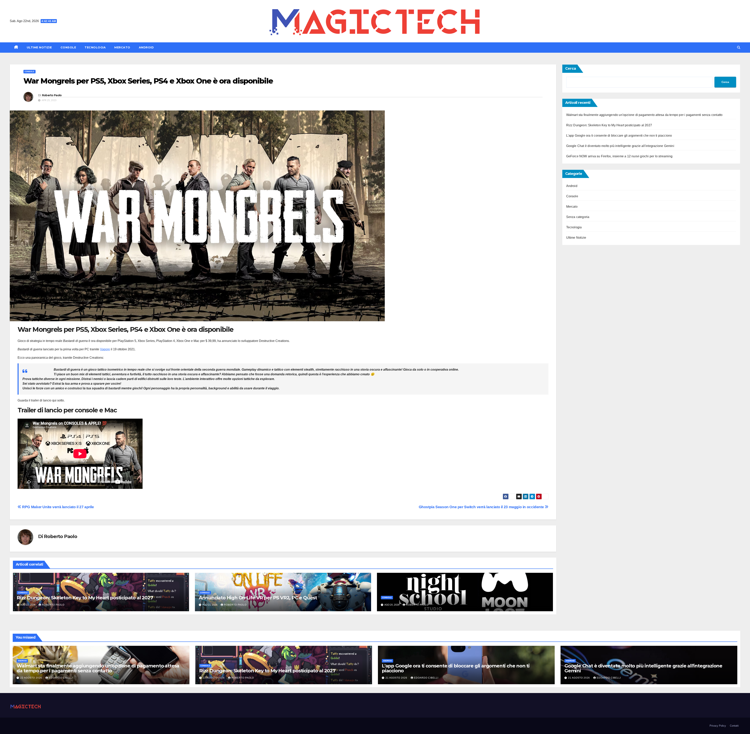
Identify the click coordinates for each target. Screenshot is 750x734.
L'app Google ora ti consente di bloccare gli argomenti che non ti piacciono (619, 135)
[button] (738, 47)
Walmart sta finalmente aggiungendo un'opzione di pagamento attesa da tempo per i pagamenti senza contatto (644, 115)
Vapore (105, 349)
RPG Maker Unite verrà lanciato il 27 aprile (57, 507)
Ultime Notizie (39, 47)
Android (146, 47)
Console (68, 47)
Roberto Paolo (52, 95)
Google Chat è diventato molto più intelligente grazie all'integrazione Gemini (620, 146)
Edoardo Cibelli (61, 677)
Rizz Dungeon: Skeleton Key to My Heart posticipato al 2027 (85, 598)
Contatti (734, 725)
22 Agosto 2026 (31, 677)
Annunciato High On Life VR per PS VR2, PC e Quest (258, 598)
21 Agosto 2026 (397, 677)
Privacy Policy (718, 725)
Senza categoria (577, 217)
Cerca (570, 68)
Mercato (122, 47)
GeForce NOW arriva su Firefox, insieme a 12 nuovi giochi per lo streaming (619, 156)
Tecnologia (95, 47)
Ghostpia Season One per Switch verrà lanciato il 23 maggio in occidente (482, 507)
